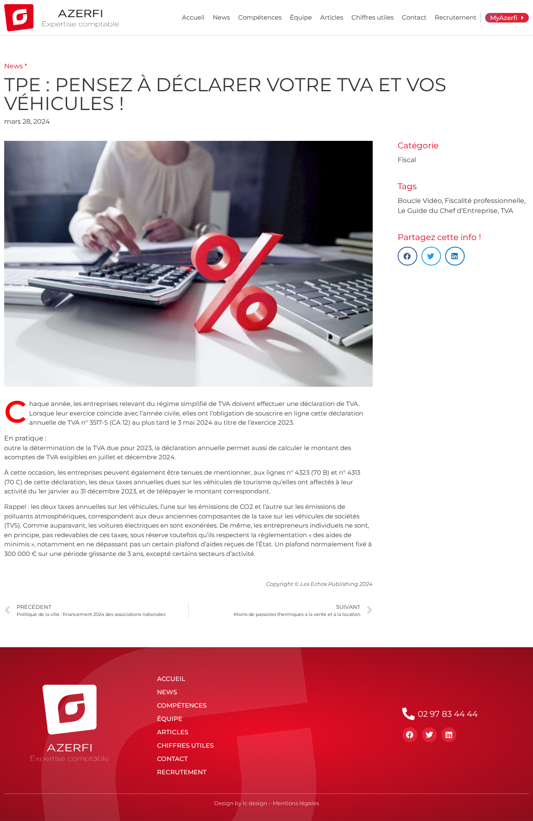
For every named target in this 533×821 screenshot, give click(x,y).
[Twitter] (429, 734)
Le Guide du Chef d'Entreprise (448, 211)
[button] (407, 256)
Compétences (259, 17)
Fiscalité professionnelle (484, 201)
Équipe (301, 17)
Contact (414, 17)
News (221, 17)
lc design (255, 803)
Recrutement (455, 17)
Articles (331, 17)
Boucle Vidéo (420, 201)
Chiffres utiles (372, 17)
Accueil (193, 17)
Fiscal (407, 160)
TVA (507, 211)
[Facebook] (409, 734)
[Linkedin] (448, 734)
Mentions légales (296, 803)
